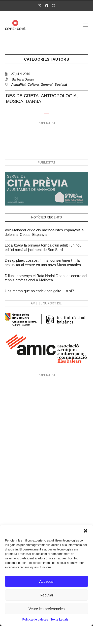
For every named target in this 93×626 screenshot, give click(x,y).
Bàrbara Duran (23, 79)
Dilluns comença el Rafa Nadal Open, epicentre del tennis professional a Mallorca (46, 278)
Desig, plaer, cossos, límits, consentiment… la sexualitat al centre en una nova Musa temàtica (43, 262)
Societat (61, 84)
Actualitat (18, 84)
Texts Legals (59, 619)
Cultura (33, 84)
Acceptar (46, 581)
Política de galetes (35, 619)
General (47, 84)
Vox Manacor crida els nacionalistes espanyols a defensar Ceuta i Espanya (44, 232)
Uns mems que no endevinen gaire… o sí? (39, 291)
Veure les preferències (47, 609)
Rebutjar (46, 595)
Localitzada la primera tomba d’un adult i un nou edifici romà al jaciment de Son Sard (43, 247)
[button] (85, 530)
